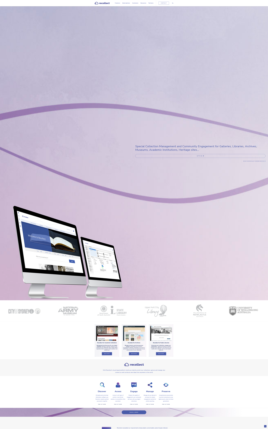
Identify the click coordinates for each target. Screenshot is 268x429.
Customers (135, 3)
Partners (151, 3)
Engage (134, 391)
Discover (102, 391)
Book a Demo (134, 412)
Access (118, 391)
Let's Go (199, 156)
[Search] (172, 3)
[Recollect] (102, 3)
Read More (107, 353)
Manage (150, 391)
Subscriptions (126, 3)
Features (117, 3)
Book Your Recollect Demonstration (253, 161)
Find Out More (102, 404)
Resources (143, 3)
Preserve (166, 391)
